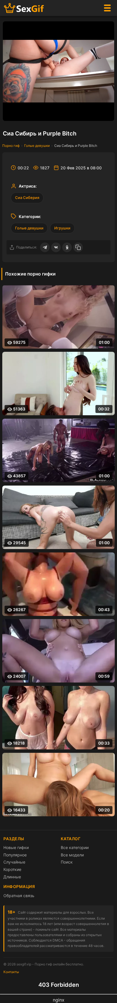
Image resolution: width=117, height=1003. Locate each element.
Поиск (67, 862)
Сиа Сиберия (27, 197)
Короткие (12, 869)
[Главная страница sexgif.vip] (24, 8)
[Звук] (95, 114)
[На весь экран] (107, 114)
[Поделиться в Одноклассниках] (67, 247)
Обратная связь (18, 895)
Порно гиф (11, 145)
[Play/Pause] (10, 114)
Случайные (14, 862)
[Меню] (107, 8)
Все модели (72, 854)
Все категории (75, 847)
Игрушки (62, 228)
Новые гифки (16, 847)
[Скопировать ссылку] (78, 247)
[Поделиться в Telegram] (45, 247)
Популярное (15, 854)
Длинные (12, 876)
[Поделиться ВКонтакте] (56, 247)
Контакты (11, 972)
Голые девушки (37, 145)
